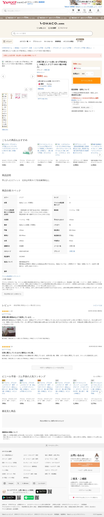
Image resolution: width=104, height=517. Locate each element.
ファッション (27, 470)
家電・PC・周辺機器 (50, 474)
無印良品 (25, 477)
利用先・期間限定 (48, 86)
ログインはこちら (43, 98)
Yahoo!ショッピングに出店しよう (86, 7)
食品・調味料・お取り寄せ (52, 455)
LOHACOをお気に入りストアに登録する (86, 497)
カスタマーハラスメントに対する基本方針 (38, 504)
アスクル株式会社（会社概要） (10, 509)
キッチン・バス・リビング (30, 462)
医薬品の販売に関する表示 (76, 506)
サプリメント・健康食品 (30, 466)
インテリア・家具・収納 (30, 474)
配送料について (76, 100)
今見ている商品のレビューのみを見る (52, 367)
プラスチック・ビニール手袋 (62, 48)
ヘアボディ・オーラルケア (52, 462)
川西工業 (47, 70)
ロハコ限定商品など (7, 455)
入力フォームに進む (85, 490)
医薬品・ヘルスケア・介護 (23, 48)
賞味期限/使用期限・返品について (82, 111)
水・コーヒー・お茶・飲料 (30, 459)
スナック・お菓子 (7, 459)
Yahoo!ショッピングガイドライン (76, 514)
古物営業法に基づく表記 (60, 506)
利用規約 (56, 514)
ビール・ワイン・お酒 (51, 459)
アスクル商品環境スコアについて (11, 276)
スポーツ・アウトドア (51, 470)
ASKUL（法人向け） (90, 506)
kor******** (5, 314)
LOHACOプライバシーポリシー (70, 504)
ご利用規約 (84, 504)
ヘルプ (100, 7)
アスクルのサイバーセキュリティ (11, 506)
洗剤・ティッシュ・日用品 (9, 462)
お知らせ (4, 504)
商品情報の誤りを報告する (12, 294)
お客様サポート (21, 504)
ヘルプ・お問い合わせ (85, 470)
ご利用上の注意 (56, 504)
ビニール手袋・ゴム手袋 (42, 48)
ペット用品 (5, 470)
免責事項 (63, 514)
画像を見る (5, 129)
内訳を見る (41, 89)
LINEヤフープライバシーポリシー (23, 514)
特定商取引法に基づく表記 (29, 506)
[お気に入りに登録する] (31, 89)
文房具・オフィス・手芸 (8, 474)
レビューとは (97, 305)
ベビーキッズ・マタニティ (9, 466)
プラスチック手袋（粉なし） (83, 48)
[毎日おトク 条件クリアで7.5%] (52, 18)
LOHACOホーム (7, 48)
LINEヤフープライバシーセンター (43, 514)
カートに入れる (86, 80)
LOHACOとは (12, 504)
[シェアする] (26, 89)
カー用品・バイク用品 (8, 477)
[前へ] (3, 76)
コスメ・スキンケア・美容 (30, 455)
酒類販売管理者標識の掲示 (45, 506)
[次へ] (32, 76)
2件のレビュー (41, 72)
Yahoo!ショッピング (7, 514)
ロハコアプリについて (20, 492)
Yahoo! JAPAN (70, 7)
